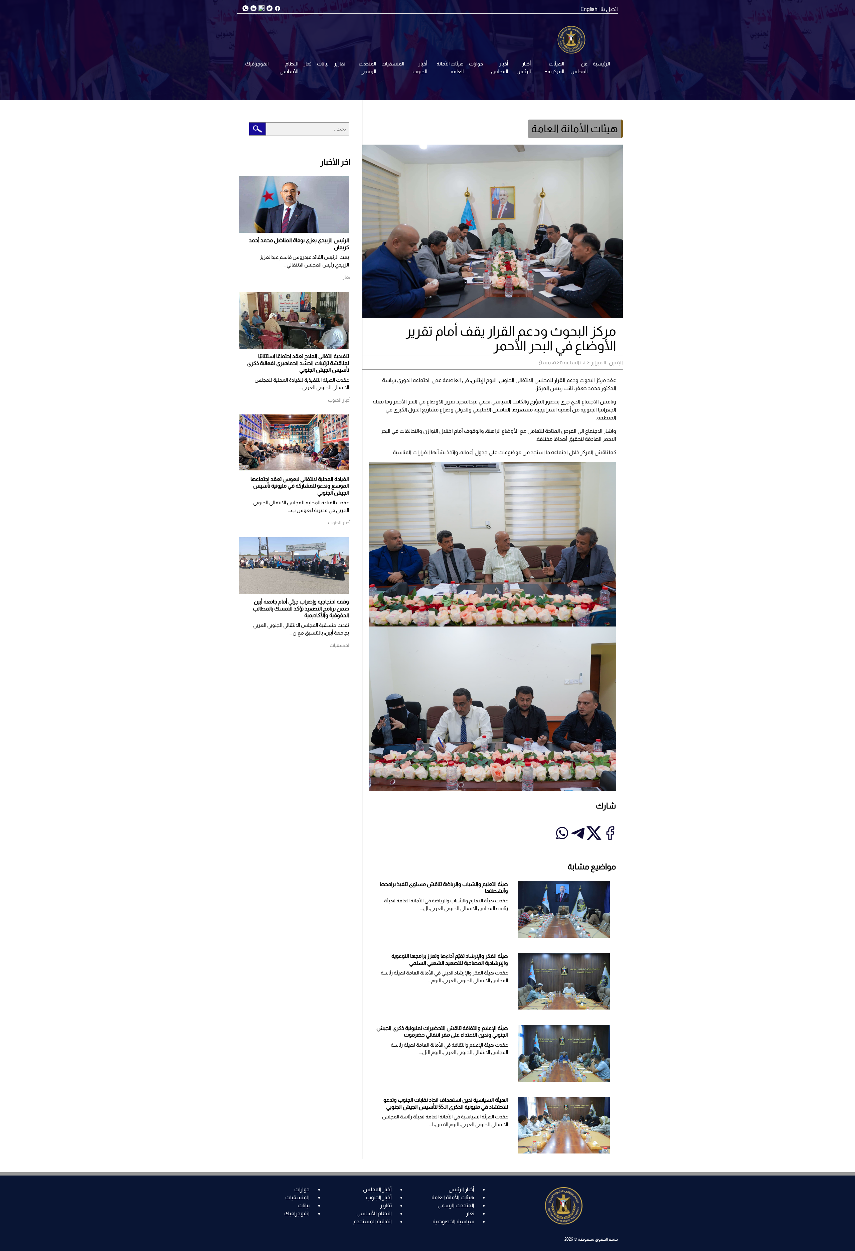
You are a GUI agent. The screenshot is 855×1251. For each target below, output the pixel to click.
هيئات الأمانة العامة (450, 67)
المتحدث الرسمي (367, 67)
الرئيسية (601, 63)
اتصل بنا (609, 9)
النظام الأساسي (289, 67)
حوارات (476, 63)
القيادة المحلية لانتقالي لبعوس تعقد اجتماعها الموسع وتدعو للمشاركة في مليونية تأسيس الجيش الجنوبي (299, 486)
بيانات (323, 63)
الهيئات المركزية (555, 67)
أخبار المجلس (499, 67)
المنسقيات (392, 63)
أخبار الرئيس (523, 67)
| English (590, 9)
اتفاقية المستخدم (372, 1221)
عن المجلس (578, 67)
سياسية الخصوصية (453, 1221)
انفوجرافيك (257, 63)
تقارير (339, 63)
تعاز (308, 63)
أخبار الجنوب (419, 67)
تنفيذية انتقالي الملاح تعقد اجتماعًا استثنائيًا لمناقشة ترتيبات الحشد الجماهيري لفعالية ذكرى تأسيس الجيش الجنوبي (298, 363)
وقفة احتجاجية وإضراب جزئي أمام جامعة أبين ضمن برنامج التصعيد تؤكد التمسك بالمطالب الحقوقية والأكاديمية (301, 608)
